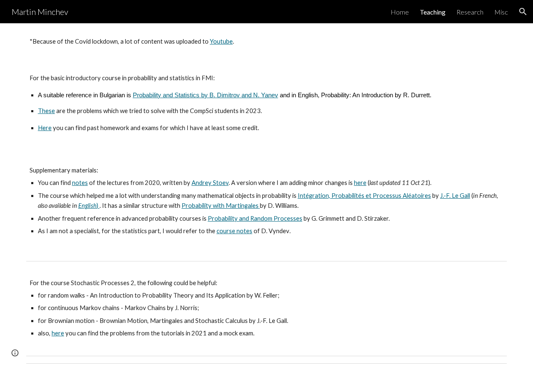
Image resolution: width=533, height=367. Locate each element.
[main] (266, 41)
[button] (523, 12)
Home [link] (400, 12)
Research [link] (469, 12)
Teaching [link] (433, 12)
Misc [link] (501, 12)
